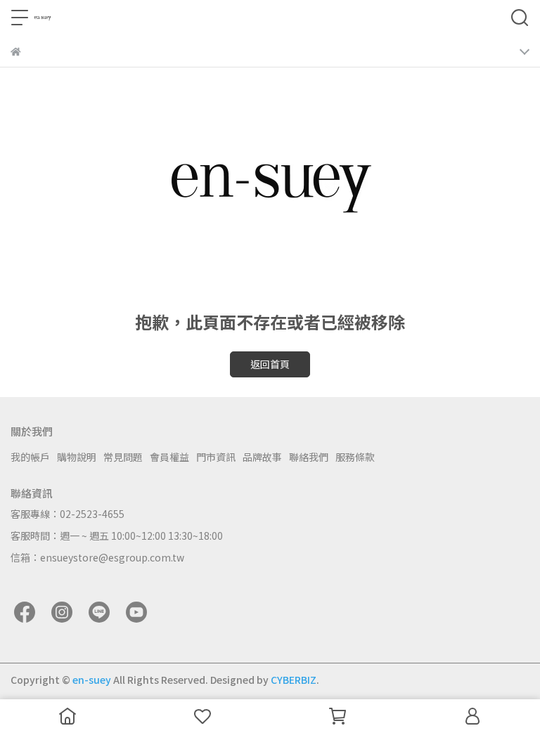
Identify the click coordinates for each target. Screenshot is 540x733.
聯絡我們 (308, 457)
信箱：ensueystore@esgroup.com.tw (97, 557)
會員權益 (169, 457)
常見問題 (123, 457)
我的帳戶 (30, 457)
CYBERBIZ (293, 680)
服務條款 (355, 457)
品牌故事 (262, 457)
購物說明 (76, 457)
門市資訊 (216, 457)
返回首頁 (270, 364)
